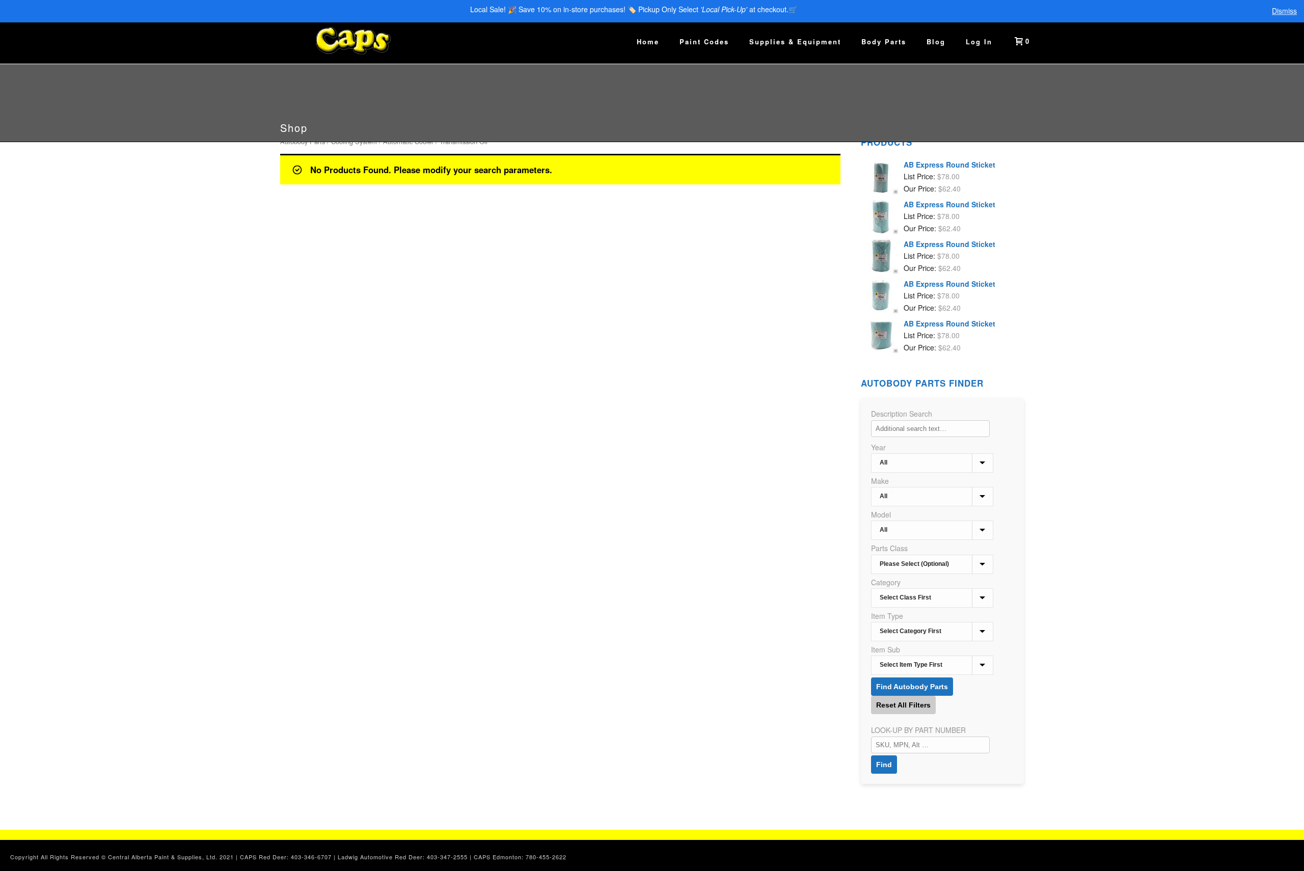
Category (886, 582)
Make (880, 481)
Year (878, 447)
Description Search (901, 414)
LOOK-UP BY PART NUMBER (918, 730)
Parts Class (889, 548)
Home (648, 41)
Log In (979, 41)
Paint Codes (704, 41)
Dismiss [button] (1284, 11)
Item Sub (885, 649)
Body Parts (883, 41)
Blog (936, 41)
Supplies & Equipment (795, 41)
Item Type (887, 616)
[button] (1284, 851)
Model (881, 514)
